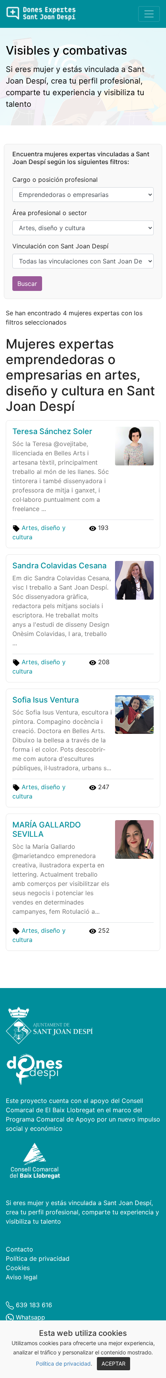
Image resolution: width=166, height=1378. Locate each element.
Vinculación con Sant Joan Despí (60, 246)
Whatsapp (29, 1317)
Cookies (18, 1268)
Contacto (19, 1249)
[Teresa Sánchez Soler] (133, 446)
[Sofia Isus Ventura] (133, 714)
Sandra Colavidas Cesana (59, 565)
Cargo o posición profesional (55, 179)
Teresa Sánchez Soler (52, 431)
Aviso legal (21, 1277)
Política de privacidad (63, 1363)
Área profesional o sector (49, 213)
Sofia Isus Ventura (45, 699)
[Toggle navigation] (149, 14)
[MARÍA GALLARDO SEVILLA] (133, 839)
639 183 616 (33, 1305)
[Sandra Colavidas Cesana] (133, 580)
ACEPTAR (113, 1363)
